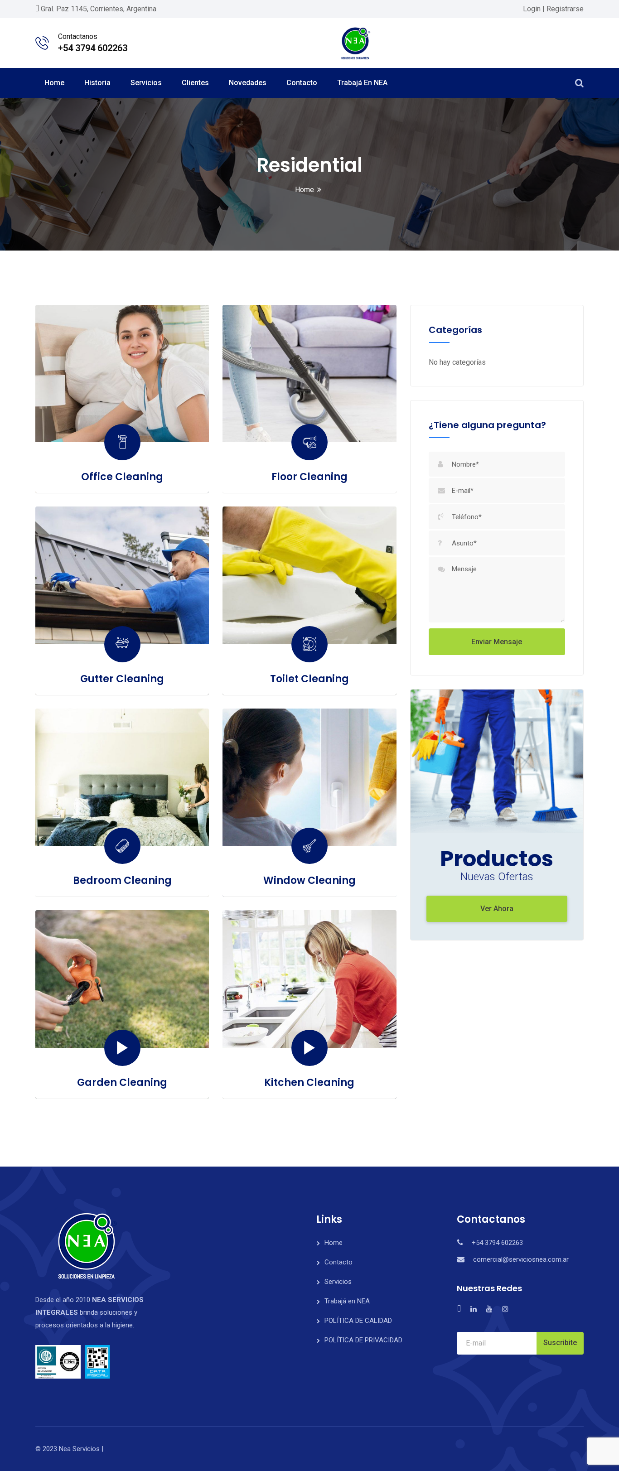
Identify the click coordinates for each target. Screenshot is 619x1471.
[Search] (579, 82)
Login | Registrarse (553, 9)
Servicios (146, 82)
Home (54, 82)
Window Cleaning (309, 880)
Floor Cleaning (309, 477)
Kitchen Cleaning (309, 1083)
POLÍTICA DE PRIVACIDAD (363, 1340)
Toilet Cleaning (309, 679)
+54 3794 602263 (92, 48)
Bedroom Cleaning (122, 880)
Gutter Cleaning (122, 679)
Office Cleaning (122, 477)
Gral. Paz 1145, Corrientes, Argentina (98, 9)
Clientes (195, 82)
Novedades (247, 82)
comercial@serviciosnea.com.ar (521, 1259)
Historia (97, 82)
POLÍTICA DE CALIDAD (358, 1321)
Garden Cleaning (122, 1083)
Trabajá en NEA (362, 82)
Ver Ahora (496, 908)
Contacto (301, 82)
